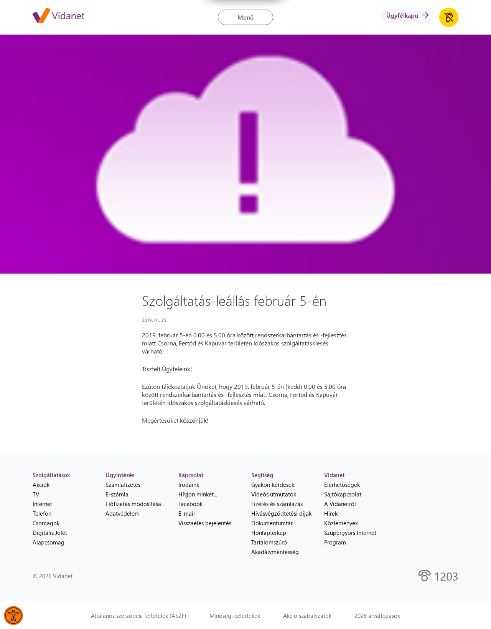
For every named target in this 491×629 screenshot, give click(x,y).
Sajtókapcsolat (342, 494)
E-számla (117, 494)
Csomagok (46, 523)
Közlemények (341, 523)
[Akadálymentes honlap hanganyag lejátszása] (448, 17)
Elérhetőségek (342, 484)
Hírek (331, 513)
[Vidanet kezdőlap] (58, 16)
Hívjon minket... (197, 494)
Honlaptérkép (268, 532)
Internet (42, 504)
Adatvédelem (122, 513)
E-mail (186, 513)
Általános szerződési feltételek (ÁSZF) (138, 615)
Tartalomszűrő (269, 542)
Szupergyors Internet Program (350, 537)
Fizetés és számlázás (277, 504)
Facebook (190, 504)
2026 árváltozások (377, 615)
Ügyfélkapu (402, 15)
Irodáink (188, 484)
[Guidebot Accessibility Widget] (13, 615)
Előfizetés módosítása (133, 504)
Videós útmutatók (273, 494)
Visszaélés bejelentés (204, 523)
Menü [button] (245, 17)
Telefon (42, 513)
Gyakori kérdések (272, 484)
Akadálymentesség (275, 552)
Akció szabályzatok (307, 615)
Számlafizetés (122, 484)
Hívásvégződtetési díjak (281, 513)
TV (36, 494)
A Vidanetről (340, 504)
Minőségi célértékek (234, 615)
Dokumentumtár (272, 523)
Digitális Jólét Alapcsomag (50, 537)
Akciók (41, 484)
